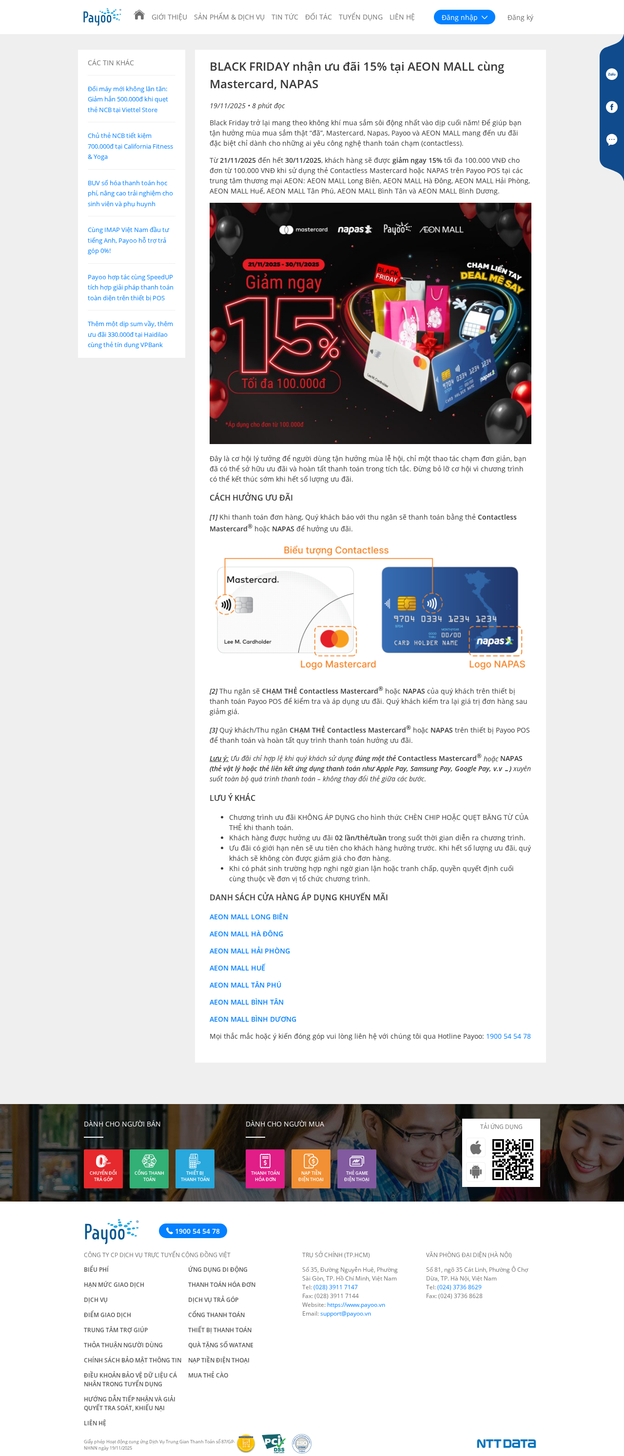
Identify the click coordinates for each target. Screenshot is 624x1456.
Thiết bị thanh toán (195, 1176)
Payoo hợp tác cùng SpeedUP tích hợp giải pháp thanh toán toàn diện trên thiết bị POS (131, 287)
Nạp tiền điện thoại (311, 1176)
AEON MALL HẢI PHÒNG (250, 950)
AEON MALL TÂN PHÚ (245, 985)
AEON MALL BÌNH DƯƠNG (253, 1019)
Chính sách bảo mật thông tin (132, 1360)
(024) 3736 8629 (459, 1287)
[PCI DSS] (277, 1451)
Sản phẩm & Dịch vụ (229, 16)
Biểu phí (96, 1269)
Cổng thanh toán (149, 1176)
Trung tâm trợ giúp (116, 1330)
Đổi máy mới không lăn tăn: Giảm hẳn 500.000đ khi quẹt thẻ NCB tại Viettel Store (128, 99)
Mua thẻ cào (208, 1375)
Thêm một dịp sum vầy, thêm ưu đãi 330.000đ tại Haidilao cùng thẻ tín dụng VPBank (130, 334)
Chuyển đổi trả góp (103, 1176)
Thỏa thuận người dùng (123, 1345)
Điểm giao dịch (107, 1315)
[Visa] (249, 1451)
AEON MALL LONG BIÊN (249, 916)
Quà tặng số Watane (221, 1345)
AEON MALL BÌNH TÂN (247, 1002)
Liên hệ (402, 16)
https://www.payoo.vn (356, 1305)
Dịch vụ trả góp (213, 1300)
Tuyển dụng (361, 16)
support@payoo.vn (345, 1313)
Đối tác (318, 16)
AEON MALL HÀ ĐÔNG (246, 933)
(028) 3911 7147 (335, 1287)
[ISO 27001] (303, 1451)
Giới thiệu (169, 16)
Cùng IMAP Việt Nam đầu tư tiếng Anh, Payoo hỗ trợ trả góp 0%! (128, 240)
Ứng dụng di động (218, 1269)
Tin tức (285, 16)
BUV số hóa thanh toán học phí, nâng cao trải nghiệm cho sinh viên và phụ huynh (130, 193)
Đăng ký (520, 17)
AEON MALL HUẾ (237, 967)
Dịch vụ (96, 1300)
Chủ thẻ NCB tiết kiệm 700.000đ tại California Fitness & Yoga (130, 146)
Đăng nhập (461, 17)
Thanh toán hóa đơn (265, 1176)
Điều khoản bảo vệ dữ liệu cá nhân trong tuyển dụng (130, 1379)
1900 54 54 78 (508, 1036)
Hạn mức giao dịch (114, 1285)
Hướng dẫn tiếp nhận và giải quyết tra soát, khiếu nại (130, 1403)
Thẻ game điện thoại (357, 1176)
